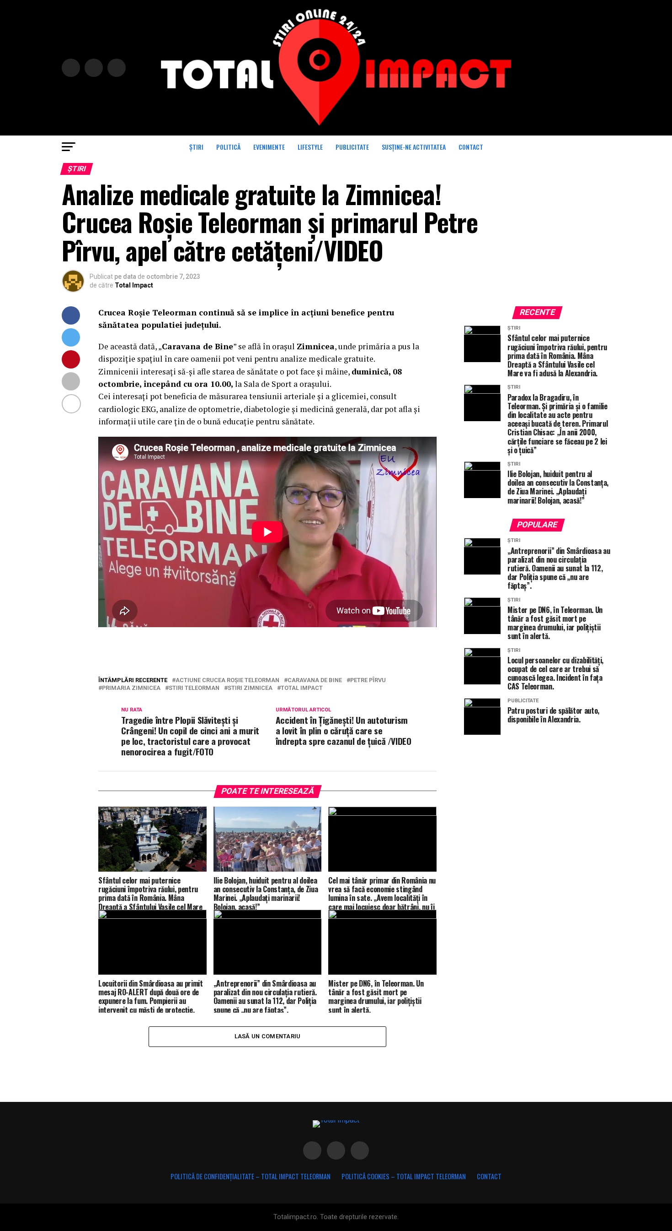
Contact (471, 147)
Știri (196, 147)
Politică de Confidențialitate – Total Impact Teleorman (251, 1176)
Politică (228, 147)
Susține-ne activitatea (414, 147)
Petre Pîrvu (368, 680)
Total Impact (134, 285)
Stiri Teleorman (194, 688)
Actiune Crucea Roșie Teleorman (227, 680)
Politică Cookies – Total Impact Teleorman (403, 1176)
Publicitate (352, 147)
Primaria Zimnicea (131, 688)
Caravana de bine (315, 680)
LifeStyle (310, 147)
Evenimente (269, 147)
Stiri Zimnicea (250, 688)
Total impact (302, 688)
